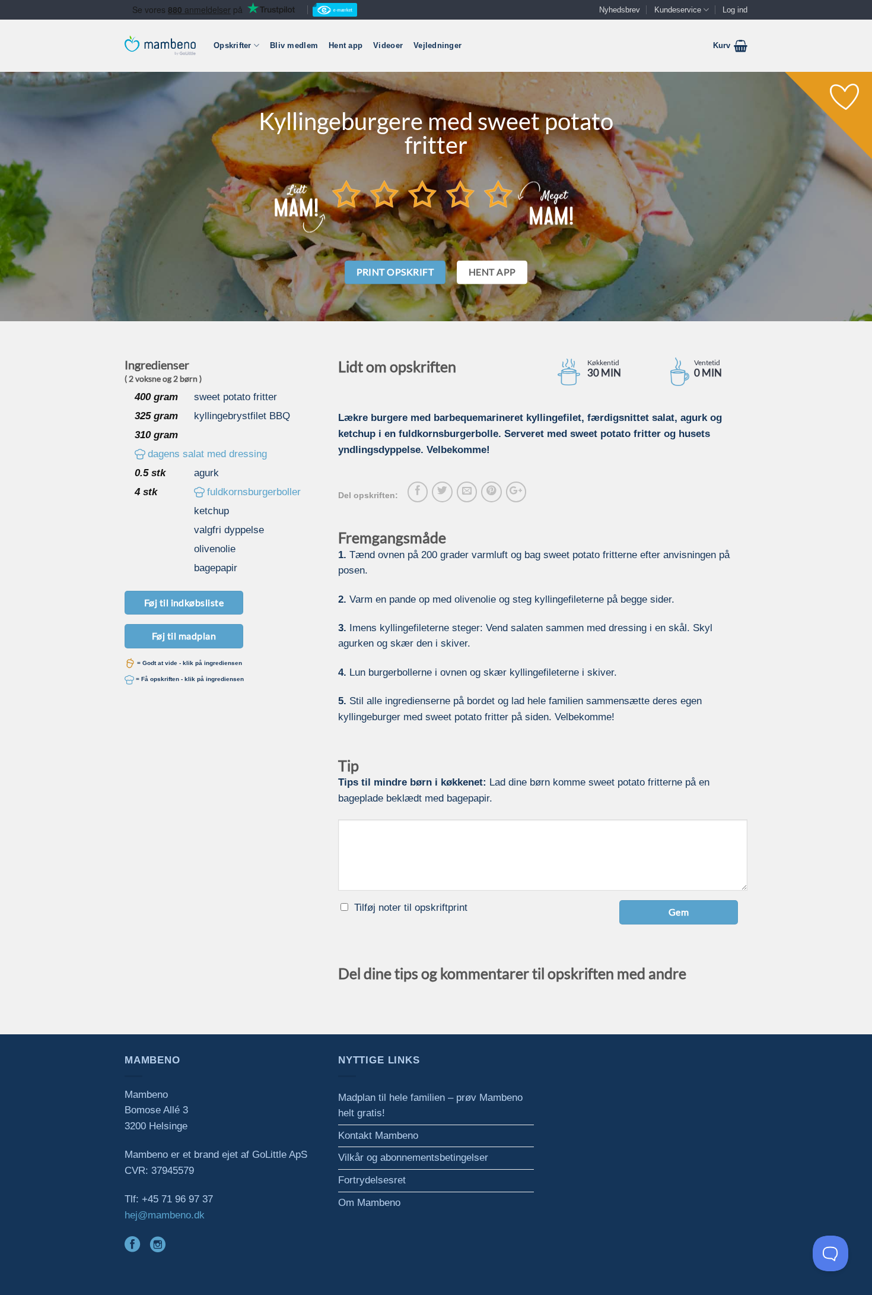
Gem (679, 911)
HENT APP (492, 272)
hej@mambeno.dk (165, 1215)
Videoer (388, 45)
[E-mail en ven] (467, 492)
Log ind (735, 9)
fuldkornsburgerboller (254, 492)
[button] (730, 46)
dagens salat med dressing (207, 454)
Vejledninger (437, 45)
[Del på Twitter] (442, 492)
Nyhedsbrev (619, 9)
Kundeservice (677, 9)
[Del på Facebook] (418, 492)
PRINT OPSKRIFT (395, 272)
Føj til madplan (184, 635)
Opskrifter (233, 45)
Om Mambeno (369, 1202)
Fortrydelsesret (372, 1180)
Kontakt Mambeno (378, 1135)
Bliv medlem (294, 45)
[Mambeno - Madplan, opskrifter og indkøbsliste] (160, 45)
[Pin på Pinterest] (491, 492)
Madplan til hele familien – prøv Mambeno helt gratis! (430, 1105)
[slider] (422, 193)
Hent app (345, 45)
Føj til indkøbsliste (184, 602)
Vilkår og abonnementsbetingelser (413, 1157)
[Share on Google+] (516, 492)
